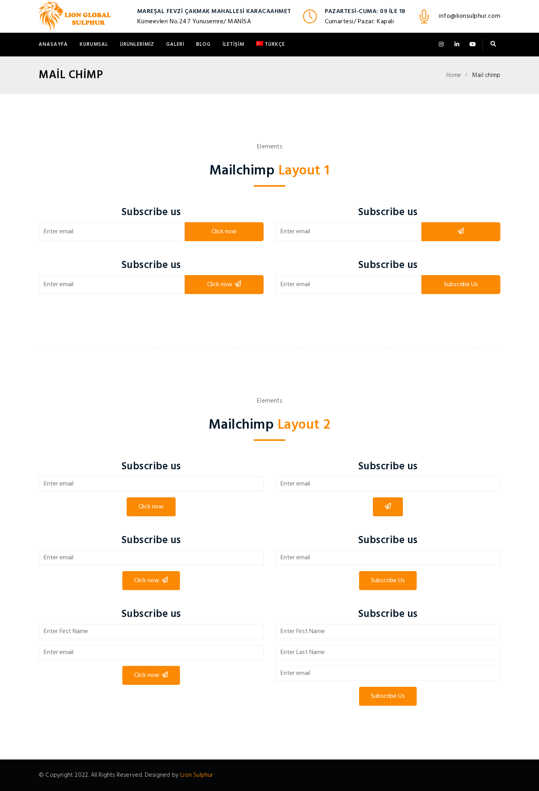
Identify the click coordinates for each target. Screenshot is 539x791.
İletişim (233, 44)
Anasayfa (53, 44)
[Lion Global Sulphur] (75, 16)
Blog (203, 44)
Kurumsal (94, 44)
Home (453, 75)
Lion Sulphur (196, 775)
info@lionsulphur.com (469, 16)
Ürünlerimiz (137, 44)
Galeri (175, 44)
